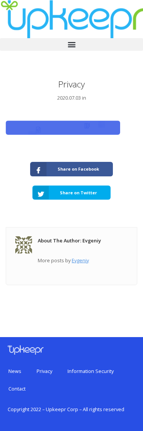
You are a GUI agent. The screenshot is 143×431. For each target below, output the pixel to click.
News (14, 371)
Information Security (90, 371)
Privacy (44, 371)
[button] (71, 44)
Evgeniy (80, 260)
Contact (17, 388)
